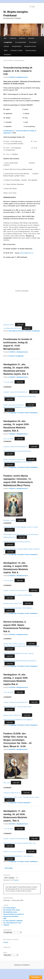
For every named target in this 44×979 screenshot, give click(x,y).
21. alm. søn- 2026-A (8, 382)
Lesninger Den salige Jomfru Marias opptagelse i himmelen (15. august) (20, 527)
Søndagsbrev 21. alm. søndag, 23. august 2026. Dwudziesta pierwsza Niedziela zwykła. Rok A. (16, 369)
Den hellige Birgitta (9, 908)
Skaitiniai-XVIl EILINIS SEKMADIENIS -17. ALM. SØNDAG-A (18, 856)
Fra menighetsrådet (20, 42)
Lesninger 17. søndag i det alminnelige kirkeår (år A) (15, 838)
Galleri (5, 50)
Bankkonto (22, 38)
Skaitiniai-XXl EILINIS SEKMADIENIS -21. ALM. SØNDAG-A (17, 407)
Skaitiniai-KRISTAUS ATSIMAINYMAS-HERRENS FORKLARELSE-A (20, 661)
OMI (4, 918)
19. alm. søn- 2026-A (8, 580)
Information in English (17, 50)
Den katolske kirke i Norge (11, 910)
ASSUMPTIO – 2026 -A (9, 520)
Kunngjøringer (8, 42)
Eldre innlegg (7, 868)
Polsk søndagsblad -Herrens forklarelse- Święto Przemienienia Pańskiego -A (21, 646)
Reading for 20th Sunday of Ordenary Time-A (14, 459)
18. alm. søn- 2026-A (8, 692)
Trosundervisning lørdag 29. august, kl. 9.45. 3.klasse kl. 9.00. (18, 70)
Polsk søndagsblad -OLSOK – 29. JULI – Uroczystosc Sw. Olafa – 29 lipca (21, 797)
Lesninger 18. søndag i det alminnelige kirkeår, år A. (15, 702)
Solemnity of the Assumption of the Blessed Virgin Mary (16, 541)
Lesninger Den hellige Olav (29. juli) (11, 792)
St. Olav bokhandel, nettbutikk (13, 921)
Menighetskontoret (22, 77)
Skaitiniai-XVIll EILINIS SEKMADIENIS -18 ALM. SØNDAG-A (18, 719)
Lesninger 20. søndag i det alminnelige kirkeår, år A (15, 446)
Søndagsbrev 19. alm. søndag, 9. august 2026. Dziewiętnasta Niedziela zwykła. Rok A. (15, 567)
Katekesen (28, 331)
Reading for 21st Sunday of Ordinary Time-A (14, 405)
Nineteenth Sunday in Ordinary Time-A (12, 603)
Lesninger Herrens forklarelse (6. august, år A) (14, 643)
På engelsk (20, 413)
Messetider (31, 38)
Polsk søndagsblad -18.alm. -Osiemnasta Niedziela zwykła (17, 706)
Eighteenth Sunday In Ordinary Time (12, 715)
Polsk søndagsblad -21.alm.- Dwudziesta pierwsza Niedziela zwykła (19, 396)
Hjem (5, 38)
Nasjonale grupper (31, 50)
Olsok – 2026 (6, 782)
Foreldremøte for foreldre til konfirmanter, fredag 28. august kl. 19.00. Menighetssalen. (17, 344)
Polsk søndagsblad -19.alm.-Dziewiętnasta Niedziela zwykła (17, 595)
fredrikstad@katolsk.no (26, 253)
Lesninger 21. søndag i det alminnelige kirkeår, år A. (15, 392)
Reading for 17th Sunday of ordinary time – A (14, 851)
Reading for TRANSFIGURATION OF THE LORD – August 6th (18, 653)
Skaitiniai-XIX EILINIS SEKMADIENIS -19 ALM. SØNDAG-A (17, 608)
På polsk (26, 413)
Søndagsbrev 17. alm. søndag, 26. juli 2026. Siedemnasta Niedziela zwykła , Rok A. (15, 815)
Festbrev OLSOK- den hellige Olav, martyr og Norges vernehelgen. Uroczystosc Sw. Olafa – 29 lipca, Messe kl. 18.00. (17, 740)
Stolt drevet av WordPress (22, 965)
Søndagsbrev (7, 54)
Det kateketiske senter (10, 912)
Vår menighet (32, 42)
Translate (16, 880)
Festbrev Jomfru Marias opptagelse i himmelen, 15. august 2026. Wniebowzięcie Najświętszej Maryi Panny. (18, 480)
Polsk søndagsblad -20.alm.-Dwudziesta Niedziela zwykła (17, 451)
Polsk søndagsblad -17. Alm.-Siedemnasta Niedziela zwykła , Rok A (19, 843)
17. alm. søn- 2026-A (8, 828)
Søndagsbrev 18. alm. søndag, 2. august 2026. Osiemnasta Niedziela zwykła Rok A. (15, 679)
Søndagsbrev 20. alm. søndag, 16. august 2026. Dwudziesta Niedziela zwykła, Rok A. (16, 425)
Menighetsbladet (16, 46)
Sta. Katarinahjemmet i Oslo (12, 923)
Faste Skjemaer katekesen (16, 331)
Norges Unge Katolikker (10, 916)
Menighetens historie (30, 46)
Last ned (20, 324)
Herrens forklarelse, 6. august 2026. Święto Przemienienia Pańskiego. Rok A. (16, 626)
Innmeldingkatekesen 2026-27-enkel (12, 328)
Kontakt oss (13, 38)
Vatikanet (6, 925)
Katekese (6, 46)
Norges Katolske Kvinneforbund (13, 914)
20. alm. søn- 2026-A (8, 438)
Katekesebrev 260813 (8, 324)
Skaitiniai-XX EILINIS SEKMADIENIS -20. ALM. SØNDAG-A (17, 462)
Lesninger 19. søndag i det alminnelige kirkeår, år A (15, 590)
